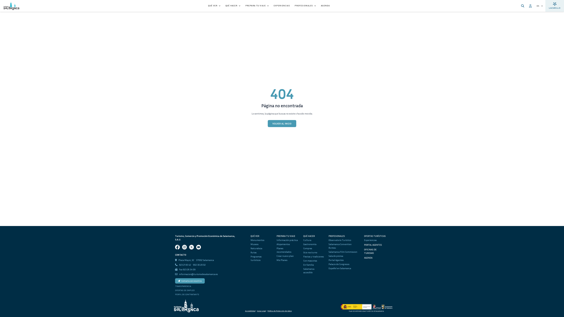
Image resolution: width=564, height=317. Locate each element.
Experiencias (370, 240)
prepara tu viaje (286, 236)
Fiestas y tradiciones (313, 256)
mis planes (282, 260)
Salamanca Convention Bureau (340, 246)
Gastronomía (309, 244)
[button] (214, 6)
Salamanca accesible (308, 270)
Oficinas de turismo (370, 251)
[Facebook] (177, 247)
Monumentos (257, 240)
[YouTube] (198, 247)
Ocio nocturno (310, 252)
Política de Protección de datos (280, 311)
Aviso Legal (261, 311)
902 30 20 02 (199, 264)
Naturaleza (256, 248)
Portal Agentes (336, 260)
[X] (191, 247)
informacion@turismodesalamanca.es (198, 274)
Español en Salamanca (340, 268)
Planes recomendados (284, 250)
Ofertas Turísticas (375, 236)
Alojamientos (283, 244)
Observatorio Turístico (340, 240)
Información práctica (287, 240)
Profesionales (337, 236)
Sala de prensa (336, 255)
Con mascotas (310, 260)
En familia (308, 264)
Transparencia (183, 286)
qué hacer (309, 236)
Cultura (307, 240)
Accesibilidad (250, 311)
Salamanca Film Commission (343, 251)
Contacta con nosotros (191, 281)
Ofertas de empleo (185, 290)
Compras (307, 248)
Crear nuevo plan (285, 255)
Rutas (254, 252)
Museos (254, 244)
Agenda (368, 257)
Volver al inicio (282, 123)
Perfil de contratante (187, 294)
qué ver (255, 236)
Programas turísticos (256, 258)
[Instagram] (184, 247)
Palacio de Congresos (339, 264)
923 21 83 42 (185, 264)
